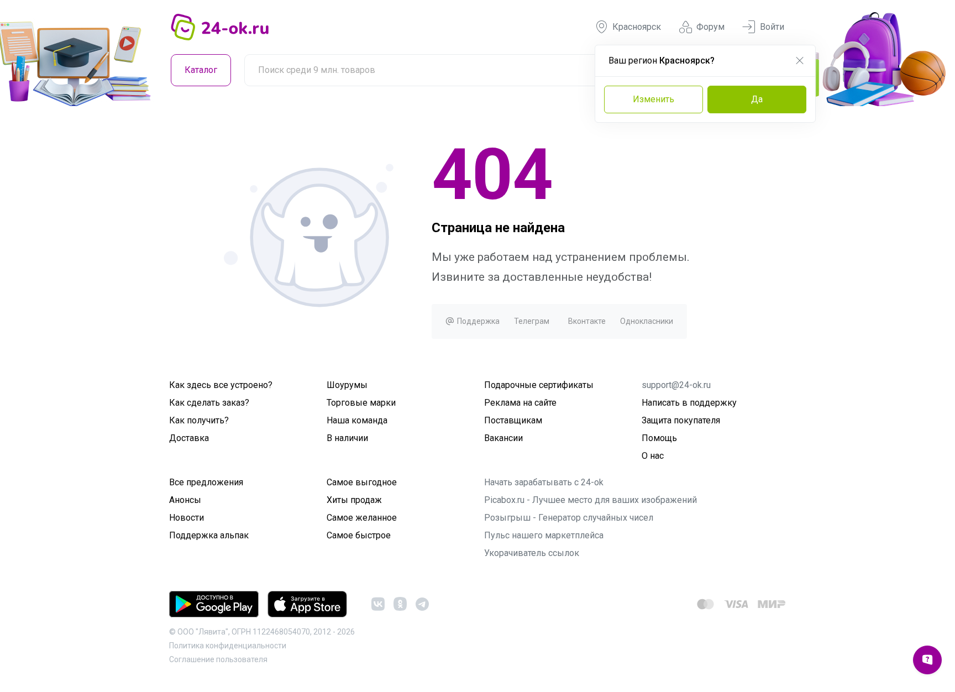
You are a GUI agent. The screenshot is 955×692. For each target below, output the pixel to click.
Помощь (659, 438)
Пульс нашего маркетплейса (544, 535)
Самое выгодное (362, 482)
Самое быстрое (359, 535)
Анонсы (185, 500)
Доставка (189, 438)
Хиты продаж (354, 500)
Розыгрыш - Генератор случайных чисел (568, 517)
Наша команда (357, 420)
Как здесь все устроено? (220, 385)
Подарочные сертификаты (539, 385)
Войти (772, 27)
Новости (186, 517)
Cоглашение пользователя (218, 659)
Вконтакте (587, 321)
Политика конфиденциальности (227, 645)
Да (757, 99)
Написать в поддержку (689, 402)
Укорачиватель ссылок (531, 553)
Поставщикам (513, 420)
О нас (653, 455)
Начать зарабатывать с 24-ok (544, 482)
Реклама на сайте (520, 402)
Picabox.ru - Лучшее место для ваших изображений (590, 500)
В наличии (347, 438)
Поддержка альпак (209, 535)
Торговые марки (361, 402)
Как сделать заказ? (209, 402)
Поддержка (477, 321)
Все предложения (206, 482)
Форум (710, 27)
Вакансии (503, 438)
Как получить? (199, 420)
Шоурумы (347, 385)
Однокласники (646, 321)
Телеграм (531, 321)
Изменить (653, 99)
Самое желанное (362, 517)
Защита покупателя (681, 420)
